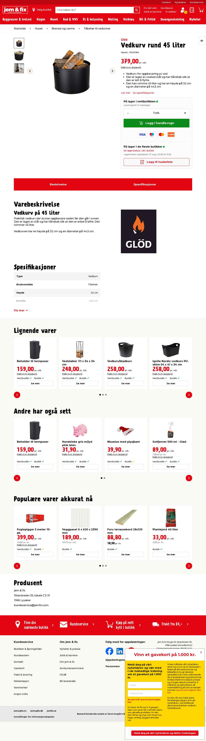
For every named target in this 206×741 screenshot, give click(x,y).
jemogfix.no (20, 711)
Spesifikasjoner (145, 184)
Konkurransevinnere (72, 668)
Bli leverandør (68, 681)
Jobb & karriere (153, 11)
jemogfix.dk (36, 711)
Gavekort (166, 2)
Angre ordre (21, 694)
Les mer (125, 92)
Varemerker (21, 687)
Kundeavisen (21, 655)
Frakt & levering (23, 674)
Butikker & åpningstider (28, 649)
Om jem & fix (67, 661)
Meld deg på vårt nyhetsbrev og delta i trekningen (165, 733)
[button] (100, 395)
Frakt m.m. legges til (131, 67)
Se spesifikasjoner (143, 92)
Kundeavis (167, 8)
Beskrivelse (58, 184)
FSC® (63, 674)
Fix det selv (150, 8)
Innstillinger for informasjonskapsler (34, 717)
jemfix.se (51, 711)
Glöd (124, 39)
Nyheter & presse (70, 649)
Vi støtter (170, 11)
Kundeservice (196, 2)
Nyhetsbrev (180, 2)
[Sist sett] (202, 40)
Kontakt (18, 661)
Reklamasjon (21, 681)
